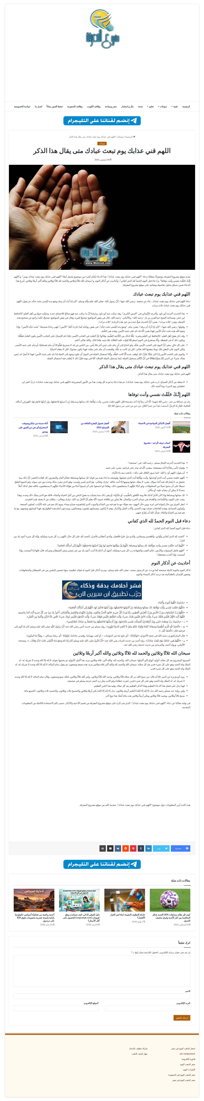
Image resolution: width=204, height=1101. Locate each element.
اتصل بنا (38, 106)
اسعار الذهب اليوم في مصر (183, 1048)
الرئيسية (186, 106)
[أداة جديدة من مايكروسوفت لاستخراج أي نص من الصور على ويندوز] (59, 427)
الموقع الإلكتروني (91, 1003)
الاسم (187, 991)
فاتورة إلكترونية (188, 1059)
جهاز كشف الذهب (139, 1053)
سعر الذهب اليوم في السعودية (181, 1075)
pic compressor (187, 1053)
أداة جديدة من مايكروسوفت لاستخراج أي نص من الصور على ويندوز (33, 427)
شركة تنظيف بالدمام (138, 1048)
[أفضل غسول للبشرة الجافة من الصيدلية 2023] (120, 427)
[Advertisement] (102, 76)
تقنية (175, 106)
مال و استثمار (127, 106)
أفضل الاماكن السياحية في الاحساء (154, 423)
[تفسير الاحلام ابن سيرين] (102, 589)
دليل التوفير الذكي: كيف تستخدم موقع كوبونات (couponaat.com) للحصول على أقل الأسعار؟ (81, 917)
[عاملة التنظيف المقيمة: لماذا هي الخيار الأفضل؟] (124, 900)
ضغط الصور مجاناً (55, 106)
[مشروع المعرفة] (102, 29)
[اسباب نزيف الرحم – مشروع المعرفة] (181, 447)
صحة (140, 106)
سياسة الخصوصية (22, 106)
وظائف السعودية (75, 106)
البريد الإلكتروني (183, 1003)
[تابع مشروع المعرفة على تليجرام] (102, 120)
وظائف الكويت (94, 106)
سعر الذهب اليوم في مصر (183, 1080)
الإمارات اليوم (189, 1069)
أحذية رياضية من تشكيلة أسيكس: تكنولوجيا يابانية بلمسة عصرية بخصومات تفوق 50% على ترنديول (34, 917)
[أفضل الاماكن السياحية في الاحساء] (181, 427)
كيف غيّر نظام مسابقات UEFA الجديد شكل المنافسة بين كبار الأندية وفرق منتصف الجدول (171, 917)
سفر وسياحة (111, 106)
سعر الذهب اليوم (187, 1064)
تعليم (151, 106)
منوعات (163, 106)
